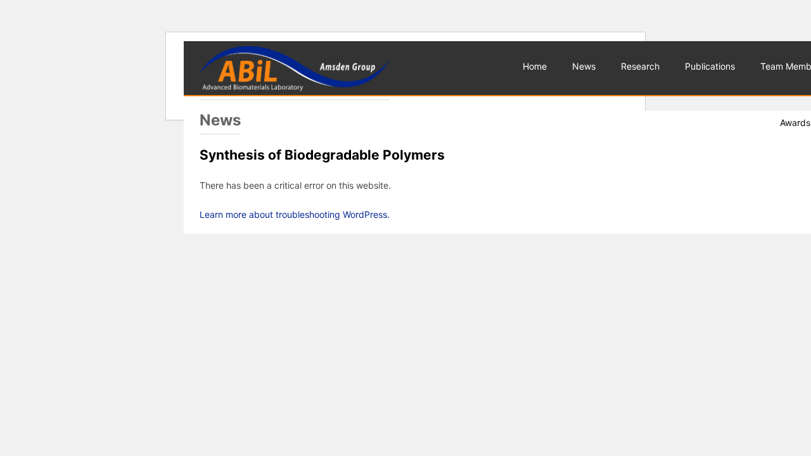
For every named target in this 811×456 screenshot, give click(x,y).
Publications (710, 66)
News (584, 66)
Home (535, 66)
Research (640, 66)
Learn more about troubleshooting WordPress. (295, 214)
